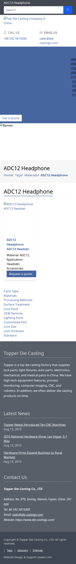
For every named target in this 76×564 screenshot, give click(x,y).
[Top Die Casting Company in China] (26, 21)
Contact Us (9, 113)
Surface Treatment (15, 90)
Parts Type (11, 291)
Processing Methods (18, 300)
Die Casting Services (16, 59)
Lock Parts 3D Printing (18, 82)
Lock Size (10, 327)
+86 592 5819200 (15, 38)
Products (8, 55)
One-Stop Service (13, 77)
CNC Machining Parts (16, 73)
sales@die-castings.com (48, 40)
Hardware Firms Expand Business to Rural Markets (33, 455)
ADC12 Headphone (54, 175)
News (4, 104)
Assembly (7, 99)
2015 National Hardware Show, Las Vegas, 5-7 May (35, 439)
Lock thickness (14, 331)
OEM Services (13, 313)
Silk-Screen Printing (16, 86)
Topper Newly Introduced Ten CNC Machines (35, 425)
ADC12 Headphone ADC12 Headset (18, 244)
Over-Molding (11, 95)
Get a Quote (10, 118)
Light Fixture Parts (15, 68)
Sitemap (38, 550)
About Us (7, 108)
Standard (10, 335)
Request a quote (20, 274)
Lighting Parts (13, 318)
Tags (18, 175)
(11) (73, 77)
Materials (31, 175)
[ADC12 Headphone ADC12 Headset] (20, 218)
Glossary (22, 550)
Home (4, 51)
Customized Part (15, 322)
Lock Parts (8, 64)
